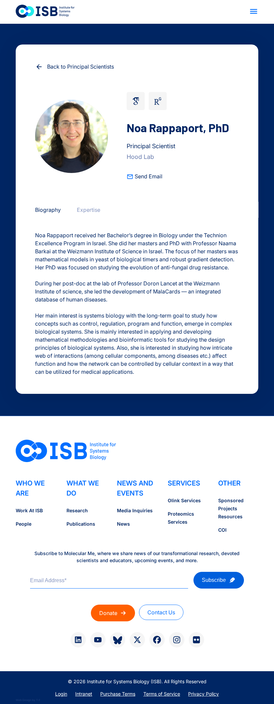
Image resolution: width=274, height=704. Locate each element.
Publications (80, 524)
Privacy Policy (203, 694)
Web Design (23, 700)
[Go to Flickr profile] (196, 639)
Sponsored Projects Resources (231, 508)
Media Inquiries (135, 510)
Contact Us (161, 612)
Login (61, 694)
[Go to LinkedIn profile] (78, 639)
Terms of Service (161, 694)
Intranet (83, 694)
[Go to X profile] (137, 639)
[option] (48, 210)
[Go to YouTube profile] (98, 639)
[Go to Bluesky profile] (117, 640)
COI (222, 530)
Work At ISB (29, 510)
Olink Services (184, 500)
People (23, 524)
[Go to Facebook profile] (157, 639)
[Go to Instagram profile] (176, 639)
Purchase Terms (117, 694)
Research (77, 510)
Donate (108, 613)
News (123, 524)
